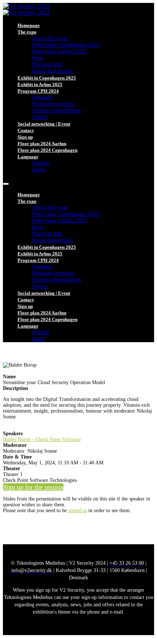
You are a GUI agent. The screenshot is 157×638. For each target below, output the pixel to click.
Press (38, 58)
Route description (52, 71)
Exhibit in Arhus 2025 (40, 84)
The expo (27, 32)
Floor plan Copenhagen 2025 (66, 45)
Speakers (42, 97)
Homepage (29, 25)
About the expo (50, 38)
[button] (33, 487)
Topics (39, 117)
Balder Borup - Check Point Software (42, 439)
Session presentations (56, 110)
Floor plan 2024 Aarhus (42, 143)
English (41, 163)
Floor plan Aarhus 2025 (59, 51)
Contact (26, 130)
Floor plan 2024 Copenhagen (47, 150)
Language (28, 156)
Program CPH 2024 (38, 91)
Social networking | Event (44, 124)
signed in (77, 510)
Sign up (25, 137)
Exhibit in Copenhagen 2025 (47, 78)
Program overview (53, 104)
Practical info (47, 64)
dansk (39, 169)
